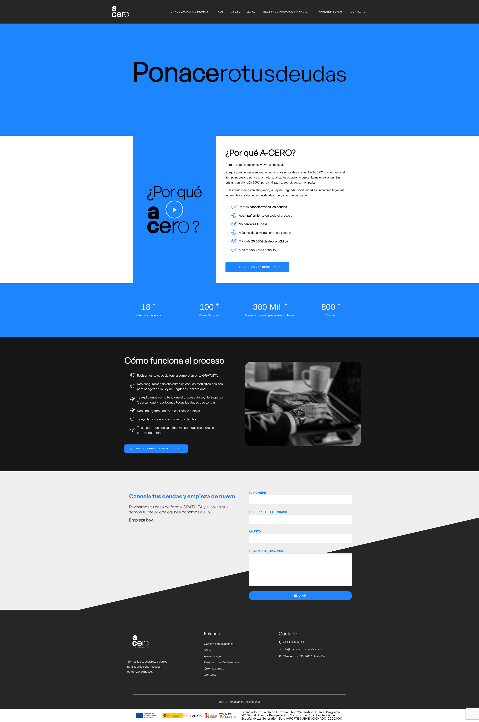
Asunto (255, 531)
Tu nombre (257, 492)
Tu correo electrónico (268, 512)
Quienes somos (331, 11)
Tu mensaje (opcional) (267, 550)
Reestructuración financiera (287, 11)
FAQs (220, 11)
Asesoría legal (243, 11)
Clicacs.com (252, 701)
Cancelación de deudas (190, 11)
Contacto (358, 11)
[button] (174, 209)
